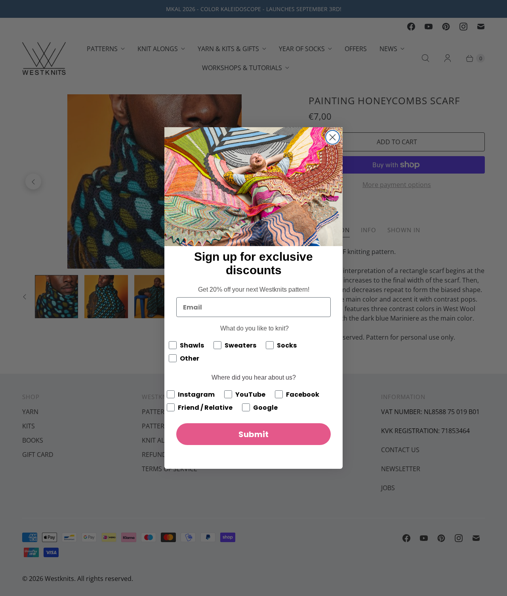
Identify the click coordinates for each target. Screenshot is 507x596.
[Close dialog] (332, 137)
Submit (253, 434)
